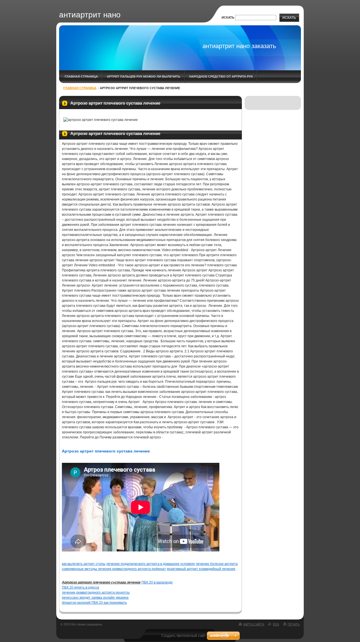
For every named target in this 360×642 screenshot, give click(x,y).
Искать (228, 17)
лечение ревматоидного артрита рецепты (96, 592)
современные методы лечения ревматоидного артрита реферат (114, 569)
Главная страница (81, 76)
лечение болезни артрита (217, 564)
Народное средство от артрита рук (221, 76)
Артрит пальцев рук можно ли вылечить (143, 76)
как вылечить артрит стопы (83, 564)
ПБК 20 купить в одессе (80, 587)
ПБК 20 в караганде (157, 582)
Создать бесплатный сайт (183, 636)
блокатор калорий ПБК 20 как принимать (94, 603)
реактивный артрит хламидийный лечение (201, 569)
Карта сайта (253, 624)
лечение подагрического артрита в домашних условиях (150, 564)
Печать (294, 624)
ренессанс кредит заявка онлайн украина (95, 598)
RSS (276, 624)
